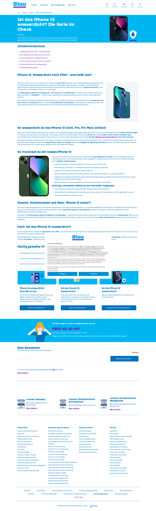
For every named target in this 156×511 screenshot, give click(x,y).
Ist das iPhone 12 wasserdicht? (118, 308)
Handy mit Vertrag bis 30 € (58, 478)
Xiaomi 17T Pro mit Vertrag (58, 449)
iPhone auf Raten (85, 431)
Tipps (31, 13)
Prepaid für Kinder (24, 442)
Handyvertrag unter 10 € (27, 463)
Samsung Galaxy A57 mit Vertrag (60, 470)
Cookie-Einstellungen (49, 494)
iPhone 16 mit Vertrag (56, 460)
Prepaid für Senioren (25, 444)
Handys (43, 5)
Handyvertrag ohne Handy (28, 431)
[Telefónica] (93, 506)
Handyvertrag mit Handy (58, 428)
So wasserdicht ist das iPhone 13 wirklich (35, 55)
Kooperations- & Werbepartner (75, 494)
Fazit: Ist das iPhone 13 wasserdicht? (33, 64)
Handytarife (22, 428)
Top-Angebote (58, 5)
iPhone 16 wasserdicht (36, 308)
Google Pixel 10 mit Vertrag (58, 475)
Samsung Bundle (116, 460)
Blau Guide (114, 434)
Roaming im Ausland (117, 471)
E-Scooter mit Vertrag (118, 455)
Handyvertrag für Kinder (27, 455)
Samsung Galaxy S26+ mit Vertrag (61, 468)
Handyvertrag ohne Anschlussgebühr (32, 465)
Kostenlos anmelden (123, 359)
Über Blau (113, 431)
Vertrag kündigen (121, 494)
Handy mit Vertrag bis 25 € (58, 481)
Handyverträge (23, 452)
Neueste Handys (85, 444)
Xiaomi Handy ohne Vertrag (120, 449)
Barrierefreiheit (126, 491)
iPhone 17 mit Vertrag (56, 452)
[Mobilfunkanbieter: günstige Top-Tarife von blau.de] (19, 13)
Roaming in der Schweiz (119, 473)
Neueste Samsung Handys (89, 449)
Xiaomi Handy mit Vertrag (58, 439)
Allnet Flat (21, 434)
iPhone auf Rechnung (87, 439)
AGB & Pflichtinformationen (62, 491)
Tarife (34, 5)
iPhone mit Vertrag (55, 431)
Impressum (41, 491)
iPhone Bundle (115, 457)
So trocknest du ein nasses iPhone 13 (33, 58)
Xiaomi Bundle (115, 463)
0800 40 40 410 (66, 328)
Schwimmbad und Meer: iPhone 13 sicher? (35, 61)
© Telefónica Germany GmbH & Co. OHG (72, 506)
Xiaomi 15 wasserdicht (77, 308)
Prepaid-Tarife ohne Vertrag (28, 436)
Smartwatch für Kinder (118, 468)
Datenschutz (108, 491)
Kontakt (27, 491)
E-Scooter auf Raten (117, 452)
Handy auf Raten (86, 428)
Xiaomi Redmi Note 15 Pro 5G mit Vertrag (60, 443)
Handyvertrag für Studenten (28, 460)
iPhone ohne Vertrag (117, 444)
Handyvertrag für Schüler (27, 457)
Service (71, 5)
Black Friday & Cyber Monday (121, 436)
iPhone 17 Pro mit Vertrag (57, 454)
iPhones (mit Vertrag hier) (105, 137)
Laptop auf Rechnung (118, 442)
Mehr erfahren (23, 373)
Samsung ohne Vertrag (118, 447)
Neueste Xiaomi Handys (88, 452)
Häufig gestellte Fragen (29, 67)
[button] (34, 5)
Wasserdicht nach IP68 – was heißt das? (35, 52)
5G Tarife (21, 449)
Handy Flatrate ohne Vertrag (28, 471)
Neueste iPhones (85, 447)
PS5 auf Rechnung (116, 439)
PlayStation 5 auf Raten (87, 434)
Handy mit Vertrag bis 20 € (58, 483)
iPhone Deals (84, 436)
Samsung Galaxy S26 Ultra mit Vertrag (62, 462)
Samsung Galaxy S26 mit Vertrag (60, 465)
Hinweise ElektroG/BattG (88, 491)
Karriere (31, 494)
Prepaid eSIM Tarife (25, 439)
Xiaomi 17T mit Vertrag (56, 446)
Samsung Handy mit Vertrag (58, 436)
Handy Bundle (115, 465)
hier (53, 370)
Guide (24, 13)
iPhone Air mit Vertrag (56, 457)
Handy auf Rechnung (87, 442)
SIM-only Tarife (23, 468)
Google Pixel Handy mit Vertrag (60, 434)
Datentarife (22, 447)
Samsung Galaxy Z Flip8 (57, 473)
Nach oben (79, 497)
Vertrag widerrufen (101, 494)
